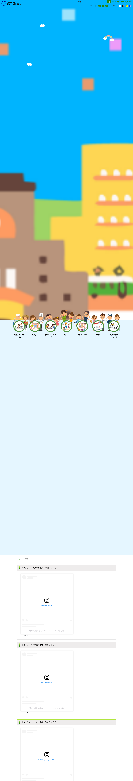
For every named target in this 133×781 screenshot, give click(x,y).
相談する (66, 335)
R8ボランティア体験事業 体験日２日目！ (40, 645)
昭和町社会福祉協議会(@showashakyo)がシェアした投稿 (47, 631)
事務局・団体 (82, 335)
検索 (79, 2)
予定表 (98, 335)
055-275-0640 (123, 1)
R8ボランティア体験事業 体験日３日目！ (40, 568)
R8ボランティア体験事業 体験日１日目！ (40, 722)
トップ (19, 559)
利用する (35, 335)
